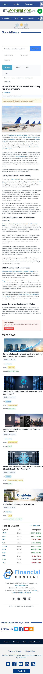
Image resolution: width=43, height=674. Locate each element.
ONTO (17, 371)
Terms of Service (14, 651)
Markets (7, 67)
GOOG (4, 546)
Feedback (21, 671)
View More (35, 526)
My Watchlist (24, 55)
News (5, 4)
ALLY (9, 519)
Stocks (18, 67)
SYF (21, 519)
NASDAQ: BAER (28, 271)
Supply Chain (11, 367)
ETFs (27, 67)
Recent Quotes (8, 55)
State (23, 18)
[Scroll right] (41, 4)
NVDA (4, 556)
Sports (16, 4)
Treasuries (7, 81)
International (29, 78)
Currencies (20, 78)
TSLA (4, 562)
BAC (3, 543)
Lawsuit (10, 515)
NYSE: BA (5, 141)
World (39, 18)
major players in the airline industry (18, 135)
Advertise (16, 642)
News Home (6, 18)
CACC (13, 519)
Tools (6, 73)
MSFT (9, 408)
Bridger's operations (7, 281)
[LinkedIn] (24, 599)
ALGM (9, 371)
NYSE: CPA (17, 179)
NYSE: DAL (37, 137)
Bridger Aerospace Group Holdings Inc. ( (13, 271)
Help (24, 642)
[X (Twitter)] (13, 599)
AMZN (4, 533)
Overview (7, 78)
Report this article (9, 328)
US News (31, 18)
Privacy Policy (30, 651)
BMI (13, 371)
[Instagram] (29, 599)
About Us (6, 642)
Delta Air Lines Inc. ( (28, 137)
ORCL (4, 559)
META (4, 549)
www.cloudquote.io (21, 585)
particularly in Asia (21, 156)
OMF (17, 519)
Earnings (21, 480)
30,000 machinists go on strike (30, 143)
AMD (4, 539)
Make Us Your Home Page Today (15, 622)
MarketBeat (8, 364)
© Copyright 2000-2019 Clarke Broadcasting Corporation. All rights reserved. (22, 656)
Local (16, 18)
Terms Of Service (25, 593)
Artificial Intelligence (12, 405)
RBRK (13, 408)
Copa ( (12, 179)
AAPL (9, 446)
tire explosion (11, 139)
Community (29, 4)
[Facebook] (19, 599)
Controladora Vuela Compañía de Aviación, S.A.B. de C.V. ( (18, 224)
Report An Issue (34, 642)
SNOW (10, 483)
